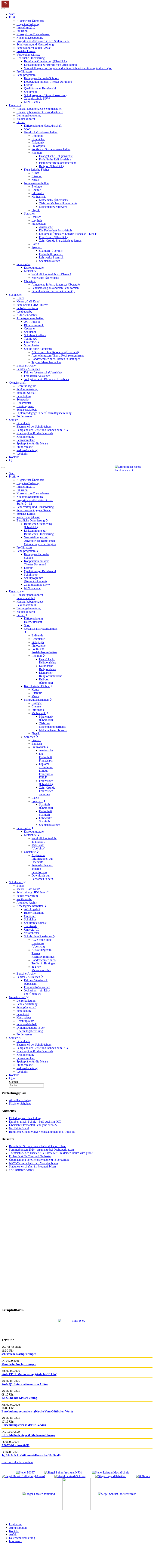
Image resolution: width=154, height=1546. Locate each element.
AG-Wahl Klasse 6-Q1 (15, 1445)
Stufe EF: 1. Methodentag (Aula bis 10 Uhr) (29, 1374)
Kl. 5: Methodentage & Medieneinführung (28, 1435)
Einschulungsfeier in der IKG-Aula (24, 1425)
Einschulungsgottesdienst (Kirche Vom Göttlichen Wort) (37, 1411)
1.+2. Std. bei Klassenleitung (19, 1397)
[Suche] (10, 460)
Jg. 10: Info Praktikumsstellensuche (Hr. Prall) (31, 1455)
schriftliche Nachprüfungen (19, 1354)
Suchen (13, 1081)
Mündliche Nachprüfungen (19, 1364)
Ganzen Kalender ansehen (17, 1462)
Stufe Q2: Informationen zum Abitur (25, 1384)
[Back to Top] (5, 4)
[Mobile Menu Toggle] (3, 8)
